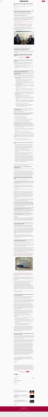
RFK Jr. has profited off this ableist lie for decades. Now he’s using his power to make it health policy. (21, 397)
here (23, 232)
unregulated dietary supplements (22, 230)
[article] (24, 392)
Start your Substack (22, 414)
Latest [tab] (16, 389)
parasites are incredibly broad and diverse (23, 164)
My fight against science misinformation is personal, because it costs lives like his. (21, 392)
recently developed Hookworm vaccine (23, 24)
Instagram (17, 369)
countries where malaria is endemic (23, 254)
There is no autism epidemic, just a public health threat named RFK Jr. (21, 395)
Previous (16, 378)
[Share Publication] (41, 1)
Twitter (22, 369)
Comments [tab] (15, 382)
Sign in (46, 1)
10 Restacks (20, 374)
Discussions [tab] (18, 389)
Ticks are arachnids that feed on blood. (20, 146)
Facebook (26, 369)
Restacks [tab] (17, 382)
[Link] (13, 11)
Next (32, 378)
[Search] (39, 1)
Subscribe (43, 1)
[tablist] (16, 382)
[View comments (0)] (16, 9)
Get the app (27, 414)
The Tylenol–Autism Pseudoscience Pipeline (19, 400)
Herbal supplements (16, 296)
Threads (20, 369)
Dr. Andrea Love (17, 402)
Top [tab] (14, 389)
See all (15, 404)
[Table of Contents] (0, 208)
